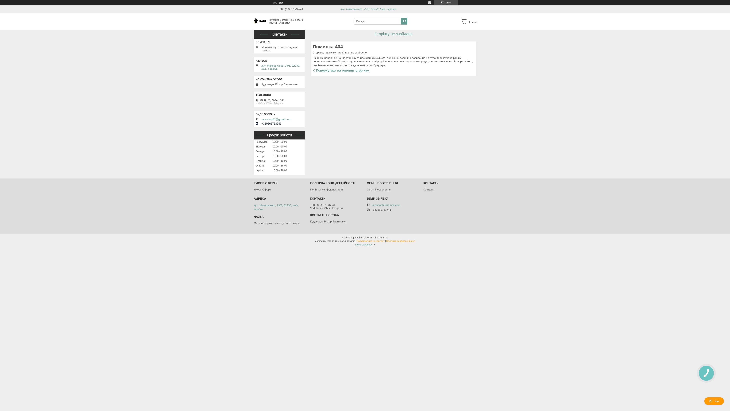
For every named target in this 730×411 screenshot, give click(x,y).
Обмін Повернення (379, 189)
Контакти (428, 189)
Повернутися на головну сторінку (342, 70)
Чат (717, 401)
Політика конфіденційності (400, 241)
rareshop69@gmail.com (276, 119)
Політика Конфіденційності (327, 189)
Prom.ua (383, 237)
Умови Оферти (263, 189)
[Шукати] (404, 21)
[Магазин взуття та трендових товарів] (260, 21)
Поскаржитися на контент (371, 241)
